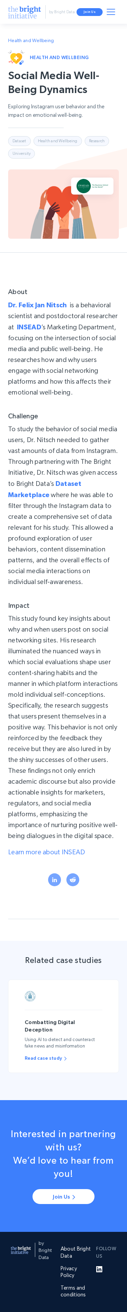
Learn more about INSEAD (46, 852)
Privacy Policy (69, 1272)
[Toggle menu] (112, 13)
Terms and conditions (73, 1291)
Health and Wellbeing (31, 40)
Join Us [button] (90, 12)
